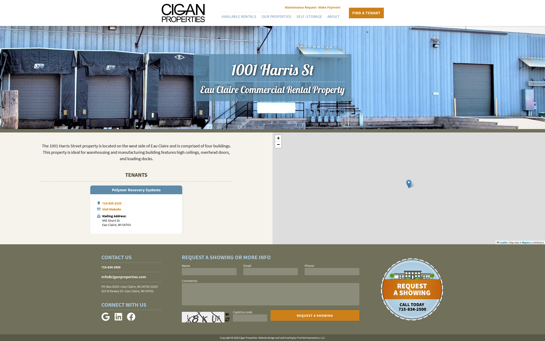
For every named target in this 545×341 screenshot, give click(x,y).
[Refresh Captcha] (227, 320)
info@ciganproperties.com (123, 277)
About (333, 16)
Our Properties (276, 16)
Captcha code (242, 312)
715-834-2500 (110, 267)
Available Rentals (239, 16)
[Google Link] (105, 319)
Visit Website (111, 209)
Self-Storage (309, 16)
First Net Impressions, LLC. (311, 337)
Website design (267, 337)
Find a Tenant (366, 12)
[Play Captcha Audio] (227, 314)
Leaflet (503, 242)
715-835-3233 (111, 203)
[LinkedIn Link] (118, 319)
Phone (309, 265)
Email (247, 265)
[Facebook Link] (131, 319)
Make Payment (329, 7)
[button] (409, 184)
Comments (189, 281)
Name (186, 265)
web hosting (286, 337)
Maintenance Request (301, 7)
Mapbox (526, 242)
